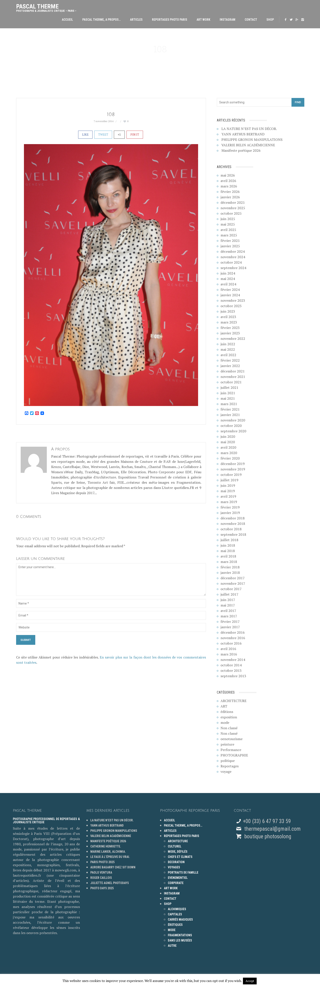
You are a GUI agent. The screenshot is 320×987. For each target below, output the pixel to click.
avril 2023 (228, 316)
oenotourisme (232, 738)
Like (85, 134)
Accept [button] (250, 981)
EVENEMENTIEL (178, 877)
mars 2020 (229, 452)
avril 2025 (228, 229)
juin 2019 (228, 485)
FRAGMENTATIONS (180, 935)
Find (298, 102)
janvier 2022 (230, 365)
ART (224, 706)
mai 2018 (228, 550)
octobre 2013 (231, 670)
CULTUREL (174, 846)
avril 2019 (228, 496)
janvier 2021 (230, 414)
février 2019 (230, 507)
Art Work (203, 19)
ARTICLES (136, 19)
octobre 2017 (231, 588)
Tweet (103, 134)
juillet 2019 (229, 480)
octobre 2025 (231, 213)
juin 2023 (228, 311)
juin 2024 (228, 273)
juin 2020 (228, 436)
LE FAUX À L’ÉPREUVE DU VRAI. (110, 857)
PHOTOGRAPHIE (234, 755)
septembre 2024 (233, 267)
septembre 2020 (233, 431)
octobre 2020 (231, 425)
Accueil (67, 19)
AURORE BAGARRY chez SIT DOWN (112, 867)
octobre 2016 (231, 643)
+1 (119, 134)
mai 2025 (228, 224)
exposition (229, 717)
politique (228, 760)
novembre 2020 (233, 420)
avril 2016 (228, 648)
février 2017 (230, 621)
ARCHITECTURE (233, 700)
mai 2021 (228, 398)
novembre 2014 (233, 659)
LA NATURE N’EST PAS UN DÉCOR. (249, 128)
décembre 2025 (233, 202)
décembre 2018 (233, 518)
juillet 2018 (229, 539)
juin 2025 (228, 218)
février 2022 (230, 360)
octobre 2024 (231, 262)
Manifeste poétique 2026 (241, 150)
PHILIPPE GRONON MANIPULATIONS (252, 139)
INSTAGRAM (227, 19)
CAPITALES (175, 914)
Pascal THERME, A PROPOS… (101, 19)
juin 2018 (228, 545)
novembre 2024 (233, 256)
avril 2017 (228, 610)
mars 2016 (229, 654)
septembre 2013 (233, 676)
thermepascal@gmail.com (272, 829)
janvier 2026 (230, 197)
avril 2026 (228, 180)
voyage (226, 771)
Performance (231, 749)
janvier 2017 (230, 627)
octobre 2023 (231, 305)
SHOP (270, 19)
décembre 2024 (233, 251)
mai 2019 (228, 490)
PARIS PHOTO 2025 (102, 862)
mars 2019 (229, 501)
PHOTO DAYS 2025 (102, 888)
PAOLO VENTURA (101, 872)
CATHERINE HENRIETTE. (105, 846)
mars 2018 (229, 561)
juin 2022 (228, 344)
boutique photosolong (267, 836)
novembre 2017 (233, 583)
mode (225, 722)
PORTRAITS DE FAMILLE (183, 872)
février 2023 (230, 327)
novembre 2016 (233, 637)
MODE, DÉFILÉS (177, 851)
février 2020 (230, 458)
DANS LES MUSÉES (180, 940)
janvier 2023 (230, 333)
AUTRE (172, 945)
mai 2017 (228, 605)
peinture (227, 744)
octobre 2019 (231, 474)
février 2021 (230, 409)
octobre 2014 (231, 665)
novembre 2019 (233, 469)
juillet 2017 (229, 594)
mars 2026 (229, 186)
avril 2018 (228, 556)
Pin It (134, 134)
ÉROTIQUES (175, 924)
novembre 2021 (233, 376)
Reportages (230, 766)
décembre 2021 (233, 371)
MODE (171, 930)
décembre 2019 (233, 463)
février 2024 (230, 289)
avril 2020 (228, 447)
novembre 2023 (233, 300)
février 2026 (230, 191)
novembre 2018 (233, 523)
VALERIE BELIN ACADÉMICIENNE (248, 145)
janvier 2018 (230, 572)
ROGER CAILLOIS (101, 877)
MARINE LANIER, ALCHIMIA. (108, 851)
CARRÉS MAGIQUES (180, 919)
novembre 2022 (233, 338)
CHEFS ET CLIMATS (180, 857)
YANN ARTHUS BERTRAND (242, 134)
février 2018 (230, 567)
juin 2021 (228, 393)
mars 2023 (229, 322)
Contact (251, 19)
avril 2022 (228, 354)
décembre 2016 (233, 632)
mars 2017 (229, 616)
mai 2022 (228, 349)
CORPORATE (176, 883)
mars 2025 (229, 235)
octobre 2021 (231, 382)
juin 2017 (228, 599)
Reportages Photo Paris (169, 19)
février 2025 (230, 240)
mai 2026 (228, 175)
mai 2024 (228, 278)
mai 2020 (228, 442)
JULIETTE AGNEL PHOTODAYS (109, 883)
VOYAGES (174, 867)
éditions (227, 711)
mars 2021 (229, 403)
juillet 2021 (229, 387)
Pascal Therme (46, 7)
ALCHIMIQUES (177, 909)
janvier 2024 (230, 295)
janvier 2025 (230, 246)
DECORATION (176, 862)
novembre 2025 (233, 207)
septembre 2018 (233, 534)
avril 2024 (228, 284)
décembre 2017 (233, 578)
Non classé (229, 728)
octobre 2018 (231, 529)
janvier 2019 (230, 512)
